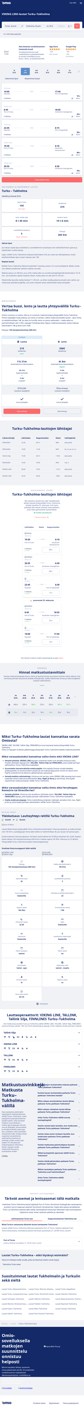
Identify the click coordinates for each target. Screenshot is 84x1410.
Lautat (13, 1323)
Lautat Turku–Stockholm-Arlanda (42, 1294)
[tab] (11, 78)
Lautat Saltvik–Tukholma (12, 1313)
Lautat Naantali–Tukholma (66, 1304)
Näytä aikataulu (21, 237)
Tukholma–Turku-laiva (12, 1264)
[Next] (78, 71)
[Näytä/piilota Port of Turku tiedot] (79, 1241)
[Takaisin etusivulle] (6, 3)
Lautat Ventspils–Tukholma (13, 1299)
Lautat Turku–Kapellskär (65, 1289)
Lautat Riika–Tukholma (38, 1308)
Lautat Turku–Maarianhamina (14, 1289)
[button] (51, 26)
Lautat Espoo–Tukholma (12, 1308)
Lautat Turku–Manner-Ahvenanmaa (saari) (46, 1289)
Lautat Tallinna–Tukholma (39, 1299)
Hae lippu (21, 209)
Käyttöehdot (54, 1403)
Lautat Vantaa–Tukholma (65, 1308)
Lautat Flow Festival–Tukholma (41, 1313)
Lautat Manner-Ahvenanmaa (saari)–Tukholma (21, 1304)
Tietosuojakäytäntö (71, 1403)
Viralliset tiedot (39, 1403)
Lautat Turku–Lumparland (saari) (15, 1294)
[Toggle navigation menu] (81, 3)
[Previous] (8, 696)
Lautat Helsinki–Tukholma (66, 1294)
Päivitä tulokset (40, 517)
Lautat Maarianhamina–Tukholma (69, 1299)
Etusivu (5, 1323)
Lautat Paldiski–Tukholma (39, 1304)
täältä (60, 658)
